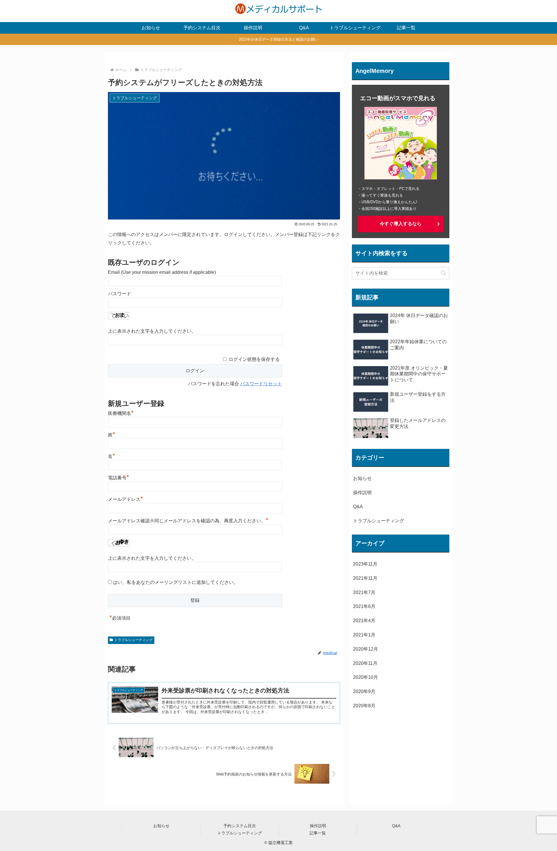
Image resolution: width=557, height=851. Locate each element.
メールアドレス (125, 499)
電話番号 (118, 477)
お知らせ (161, 825)
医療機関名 (121, 413)
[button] (443, 273)
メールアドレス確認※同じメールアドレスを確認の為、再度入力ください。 (188, 520)
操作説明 (318, 825)
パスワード (119, 293)
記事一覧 (318, 833)
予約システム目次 (239, 825)
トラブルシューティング (133, 640)
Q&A (396, 825)
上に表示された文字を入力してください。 (152, 331)
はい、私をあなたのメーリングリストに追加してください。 (175, 582)
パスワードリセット (261, 383)
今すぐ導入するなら (401, 223)
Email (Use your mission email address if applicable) (162, 272)
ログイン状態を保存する (254, 359)
